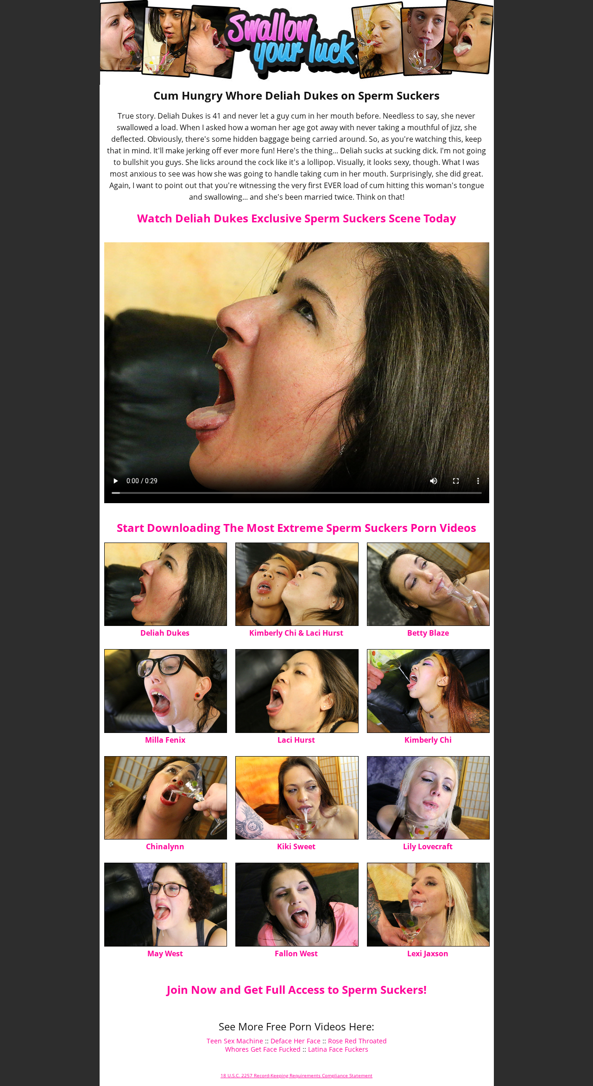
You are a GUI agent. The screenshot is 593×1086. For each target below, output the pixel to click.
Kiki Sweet (296, 846)
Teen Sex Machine (235, 1040)
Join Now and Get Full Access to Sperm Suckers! (297, 989)
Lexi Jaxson (427, 953)
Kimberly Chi (428, 740)
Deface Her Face (296, 1040)
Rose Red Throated (357, 1040)
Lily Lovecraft (428, 846)
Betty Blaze (428, 633)
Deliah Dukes (164, 633)
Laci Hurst (296, 740)
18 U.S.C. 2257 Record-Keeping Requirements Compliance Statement (296, 1075)
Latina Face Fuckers (338, 1049)
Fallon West (296, 953)
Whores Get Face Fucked (263, 1049)
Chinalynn (165, 846)
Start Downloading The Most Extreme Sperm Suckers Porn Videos (296, 527)
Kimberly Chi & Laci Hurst (296, 633)
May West (165, 953)
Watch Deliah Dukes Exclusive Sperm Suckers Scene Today (296, 218)
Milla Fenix (165, 740)
